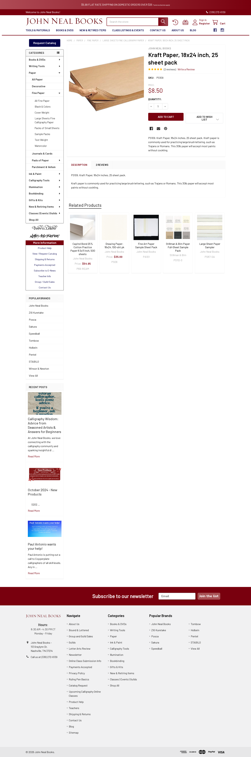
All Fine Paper (42, 100)
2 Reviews (102, 164)
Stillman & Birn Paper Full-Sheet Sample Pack (178, 247)
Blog (193, 30)
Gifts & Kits (36, 200)
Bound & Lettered (79, 630)
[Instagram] (222, 30)
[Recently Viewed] (176, 22)
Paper (32, 72)
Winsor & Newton (39, 368)
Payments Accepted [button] (44, 264)
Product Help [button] (45, 248)
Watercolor (41, 145)
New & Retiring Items (41, 206)
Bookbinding (36, 193)
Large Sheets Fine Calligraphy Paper (45, 120)
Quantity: (155, 99)
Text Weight (41, 139)
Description (79, 164)
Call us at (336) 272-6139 (44, 656)
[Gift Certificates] (186, 22)
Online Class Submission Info (85, 660)
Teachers (74, 708)
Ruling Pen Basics (79, 679)
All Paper (37, 79)
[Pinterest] (166, 128)
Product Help (76, 701)
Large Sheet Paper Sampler (209, 245)
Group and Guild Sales (81, 636)
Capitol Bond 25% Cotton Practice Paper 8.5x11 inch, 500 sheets (82, 249)
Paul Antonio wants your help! (42, 546)
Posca (32, 319)
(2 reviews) (170, 69)
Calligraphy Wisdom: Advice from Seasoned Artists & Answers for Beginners (44, 425)
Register (204, 23)
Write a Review (186, 69)
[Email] (158, 128)
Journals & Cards (42, 153)
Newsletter (75, 654)
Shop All (33, 219)
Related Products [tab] (85, 205)
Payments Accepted (80, 667)
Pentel (32, 354)
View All (33, 375)
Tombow (34, 340)
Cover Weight (42, 112)
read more (34, 456)
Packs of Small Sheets (47, 128)
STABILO (34, 361)
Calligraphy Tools (39, 180)
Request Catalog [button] (44, 43)
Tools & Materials (38, 30)
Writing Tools (37, 66)
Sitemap (74, 732)
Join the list (209, 596)
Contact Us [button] (45, 287)
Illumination (36, 186)
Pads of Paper (40, 160)
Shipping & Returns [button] (45, 259)
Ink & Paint (35, 173)
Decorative (38, 86)
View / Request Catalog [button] (44, 253)
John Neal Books (38, 305)
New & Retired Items (93, 30)
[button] (44, 227)
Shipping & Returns (80, 714)
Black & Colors (43, 106)
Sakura (33, 326)
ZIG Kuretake (36, 312)
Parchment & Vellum (43, 167)
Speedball (34, 333)
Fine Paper (38, 92)
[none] (106, 84)
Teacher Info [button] (44, 276)
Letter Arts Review (79, 648)
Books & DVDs (64, 30)
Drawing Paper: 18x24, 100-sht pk (114, 245)
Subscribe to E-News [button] (45, 270)
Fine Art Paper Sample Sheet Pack (146, 245)
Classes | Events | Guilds (43, 213)
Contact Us (157, 30)
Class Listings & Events (128, 30)
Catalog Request (78, 685)
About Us (178, 30)
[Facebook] (215, 30)
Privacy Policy (77, 673)
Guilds (72, 642)
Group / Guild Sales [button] (45, 281)
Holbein (33, 347)
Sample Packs (42, 134)
